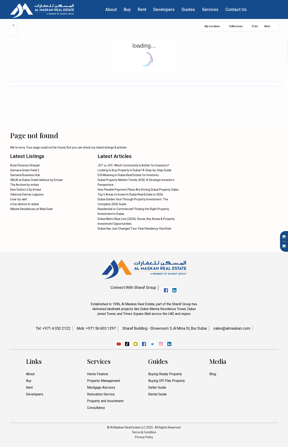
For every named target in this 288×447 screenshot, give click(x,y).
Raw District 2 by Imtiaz (25, 189)
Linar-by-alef (18, 199)
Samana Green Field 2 (24, 170)
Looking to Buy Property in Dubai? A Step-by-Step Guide (134, 170)
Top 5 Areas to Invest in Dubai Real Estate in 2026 (130, 194)
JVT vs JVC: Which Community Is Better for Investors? (133, 165)
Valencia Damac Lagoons (27, 194)
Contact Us (236, 9)
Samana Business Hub (25, 175)
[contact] (282, 302)
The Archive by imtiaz (24, 184)
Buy (127, 9)
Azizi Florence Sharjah (25, 165)
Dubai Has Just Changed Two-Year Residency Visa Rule (134, 228)
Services (210, 9)
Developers (164, 9)
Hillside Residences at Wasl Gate (31, 209)
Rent (142, 9)
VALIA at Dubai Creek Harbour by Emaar (36, 180)
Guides (188, 9)
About (111, 9)
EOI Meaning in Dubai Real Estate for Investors (128, 175)
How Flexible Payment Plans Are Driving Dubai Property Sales (138, 189)
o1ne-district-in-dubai (24, 204)
